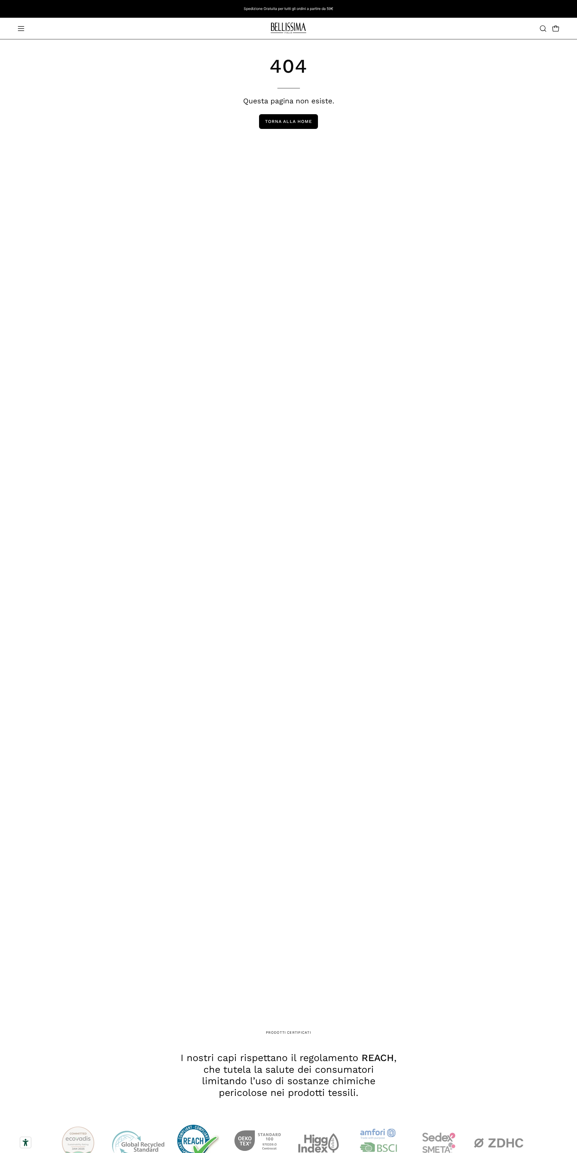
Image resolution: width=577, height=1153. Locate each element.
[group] (288, 8)
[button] (543, 28)
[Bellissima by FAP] (288, 28)
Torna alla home (288, 121)
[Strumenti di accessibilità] (25, 1142)
